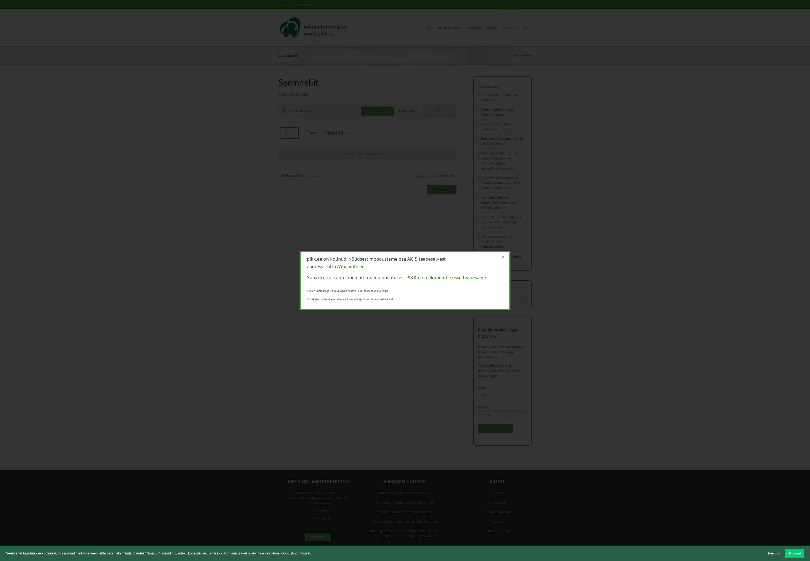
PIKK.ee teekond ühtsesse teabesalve (446, 277)
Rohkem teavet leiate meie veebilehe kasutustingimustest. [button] (267, 553)
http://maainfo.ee (345, 266)
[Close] (503, 257)
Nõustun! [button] (794, 553)
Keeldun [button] (774, 553)
